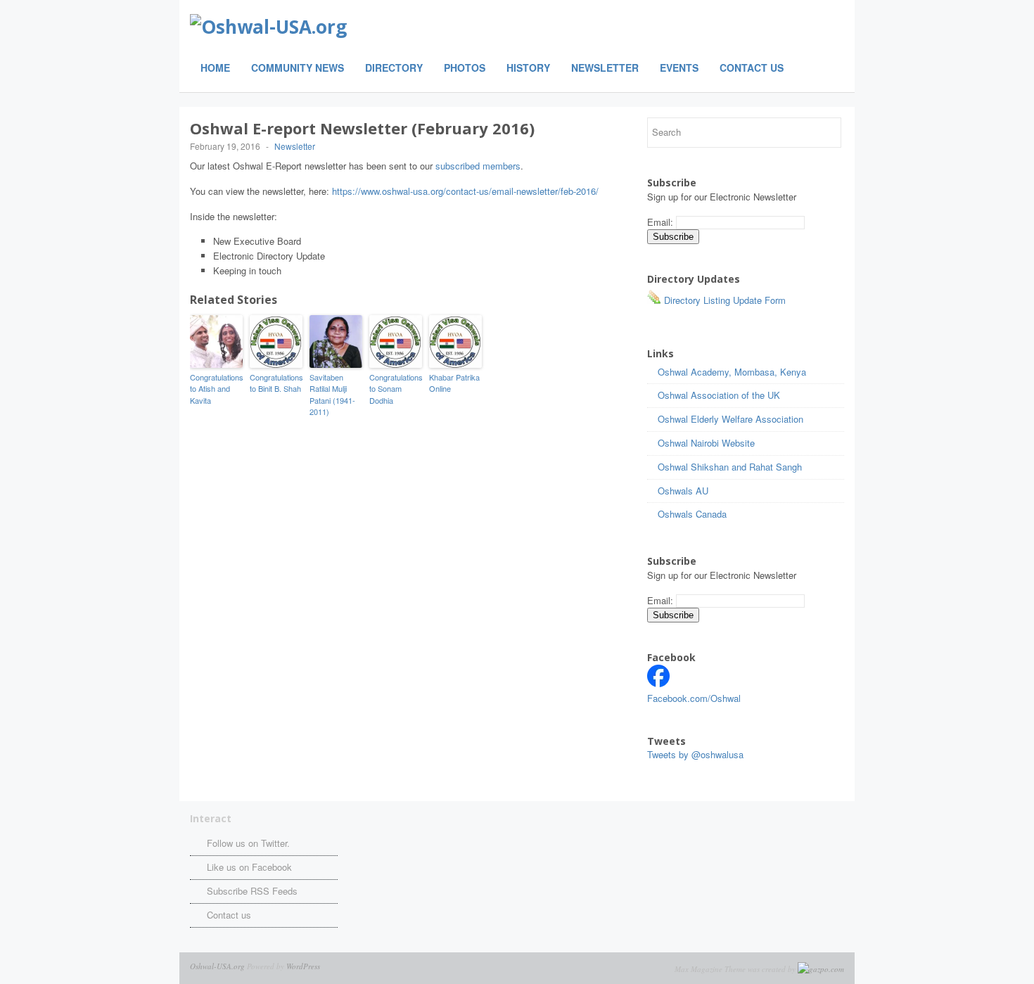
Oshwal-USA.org (217, 966)
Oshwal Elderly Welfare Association (730, 419)
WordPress (303, 966)
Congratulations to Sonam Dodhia (395, 388)
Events (679, 67)
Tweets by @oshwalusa (695, 754)
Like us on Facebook (249, 867)
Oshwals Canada (692, 513)
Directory (394, 67)
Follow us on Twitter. (248, 843)
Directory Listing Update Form (723, 300)
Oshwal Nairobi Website (706, 442)
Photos (464, 67)
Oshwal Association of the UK (719, 395)
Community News (297, 67)
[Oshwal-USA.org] (366, 26)
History (528, 67)
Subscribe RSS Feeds (252, 890)
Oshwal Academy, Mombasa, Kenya (732, 371)
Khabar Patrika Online (454, 383)
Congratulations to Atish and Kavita (216, 388)
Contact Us (752, 67)
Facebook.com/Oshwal (694, 698)
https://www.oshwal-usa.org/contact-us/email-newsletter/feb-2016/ (465, 191)
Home (215, 67)
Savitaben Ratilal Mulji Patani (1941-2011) (332, 394)
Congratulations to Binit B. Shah (276, 383)
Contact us (229, 914)
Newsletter (605, 67)
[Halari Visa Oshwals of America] (658, 683)
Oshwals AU (683, 490)
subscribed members (478, 165)
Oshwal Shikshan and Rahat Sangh (730, 466)
